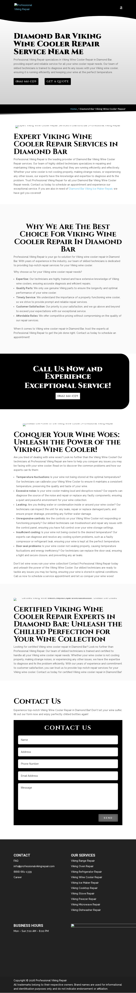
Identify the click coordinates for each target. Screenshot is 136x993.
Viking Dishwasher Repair (86, 910)
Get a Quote (58, 81)
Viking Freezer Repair (83, 899)
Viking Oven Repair (82, 866)
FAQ (16, 860)
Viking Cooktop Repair (84, 888)
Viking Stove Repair (82, 893)
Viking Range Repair (83, 860)
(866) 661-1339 (26, 81)
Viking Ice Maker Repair (85, 882)
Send (108, 817)
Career (18, 877)
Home (73, 108)
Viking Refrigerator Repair (86, 871)
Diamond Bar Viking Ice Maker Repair (90, 188)
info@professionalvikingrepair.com (34, 866)
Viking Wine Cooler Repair (86, 877)
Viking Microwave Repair (85, 904)
